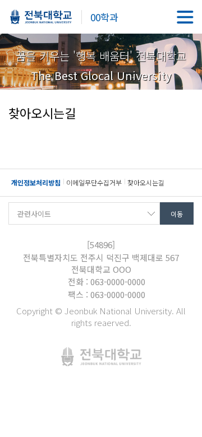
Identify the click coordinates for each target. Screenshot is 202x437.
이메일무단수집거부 (94, 182)
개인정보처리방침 (36, 182)
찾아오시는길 (145, 182)
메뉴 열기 (185, 16)
